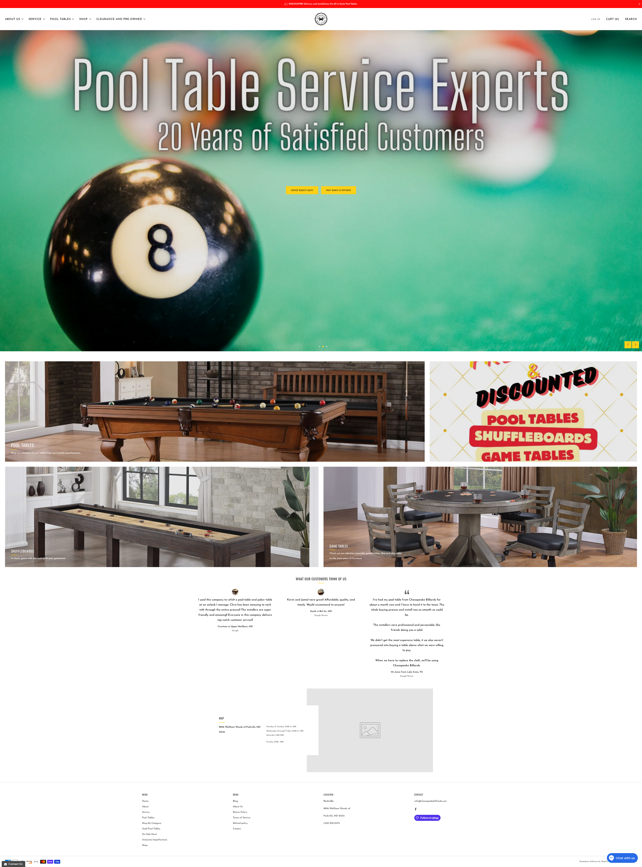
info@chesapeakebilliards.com (430, 801)
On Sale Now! (149, 834)
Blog (235, 801)
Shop (83, 19)
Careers (237, 829)
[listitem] (321, 4)
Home (145, 801)
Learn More (16, 198)
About (145, 806)
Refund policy (240, 823)
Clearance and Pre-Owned (119, 19)
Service (35, 19)
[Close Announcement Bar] (639, 4)
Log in (595, 19)
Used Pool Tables (151, 829)
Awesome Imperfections (154, 840)
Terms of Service (241, 817)
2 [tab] (323, 346)
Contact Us (15, 863)
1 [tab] (319, 346)
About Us (12, 19)
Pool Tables (60, 19)
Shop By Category (151, 823)
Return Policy (240, 812)
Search (631, 19)
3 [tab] (326, 346)
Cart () (612, 19)
